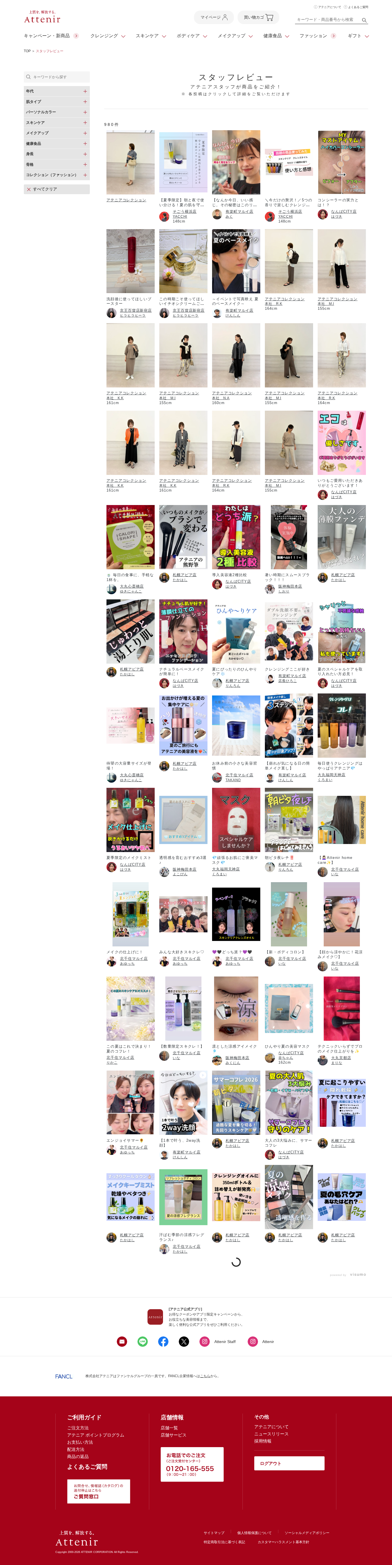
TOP (27, 51)
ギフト (355, 35)
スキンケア (147, 35)
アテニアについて (329, 7)
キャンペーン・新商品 (47, 35)
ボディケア (188, 35)
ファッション (313, 35)
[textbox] (331, 20)
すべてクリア (45, 189)
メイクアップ (231, 35)
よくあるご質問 (358, 7)
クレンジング (104, 35)
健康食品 (272, 35)
